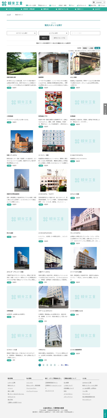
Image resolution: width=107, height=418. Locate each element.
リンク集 (84, 391)
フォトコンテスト (31, 388)
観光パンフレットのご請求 (90, 385)
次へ (62, 365)
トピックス (11, 9)
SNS (65, 391)
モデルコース (11, 396)
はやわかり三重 (86, 382)
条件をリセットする (59, 38)
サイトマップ (86, 394)
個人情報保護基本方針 (88, 396)
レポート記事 (11, 382)
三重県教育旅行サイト (51, 382)
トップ (9, 15)
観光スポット (11, 385)
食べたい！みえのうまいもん (16, 394)
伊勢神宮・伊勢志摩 (28, 9)
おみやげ (97, 9)
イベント (10, 388)
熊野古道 (45, 9)
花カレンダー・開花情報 (33, 385)
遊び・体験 (11, 391)
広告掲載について (69, 388)
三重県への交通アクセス (15, 402)
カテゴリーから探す (21, 33)
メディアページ (68, 396)
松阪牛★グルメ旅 (63, 9)
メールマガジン (68, 394)
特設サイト (80, 9)
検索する (44, 38)
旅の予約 (10, 399)
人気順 (91, 48)
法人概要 (66, 382)
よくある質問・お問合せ (89, 388)
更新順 (85, 48)
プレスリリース (49, 390)
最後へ (67, 365)
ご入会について (68, 385)
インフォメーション (32, 391)
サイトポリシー (86, 399)
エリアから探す (53, 33)
